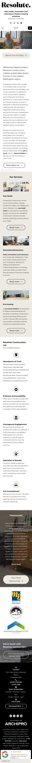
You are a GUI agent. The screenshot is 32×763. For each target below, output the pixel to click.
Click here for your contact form (16, 654)
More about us (12, 165)
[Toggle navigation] (2, 28)
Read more (14, 228)
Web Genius (23, 741)
